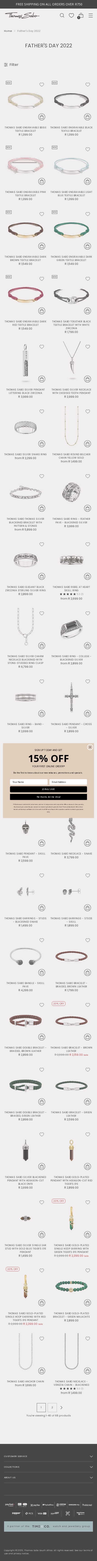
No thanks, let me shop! (48, 796)
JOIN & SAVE (48, 789)
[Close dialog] (90, 747)
